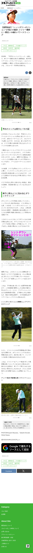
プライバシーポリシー (8, 534)
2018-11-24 (5, 41)
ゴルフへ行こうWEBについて (10, 528)
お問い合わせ (5, 531)
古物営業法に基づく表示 (8, 540)
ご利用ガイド (5, 543)
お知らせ (4, 546)
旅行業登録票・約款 (7, 537)
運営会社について (6, 525)
